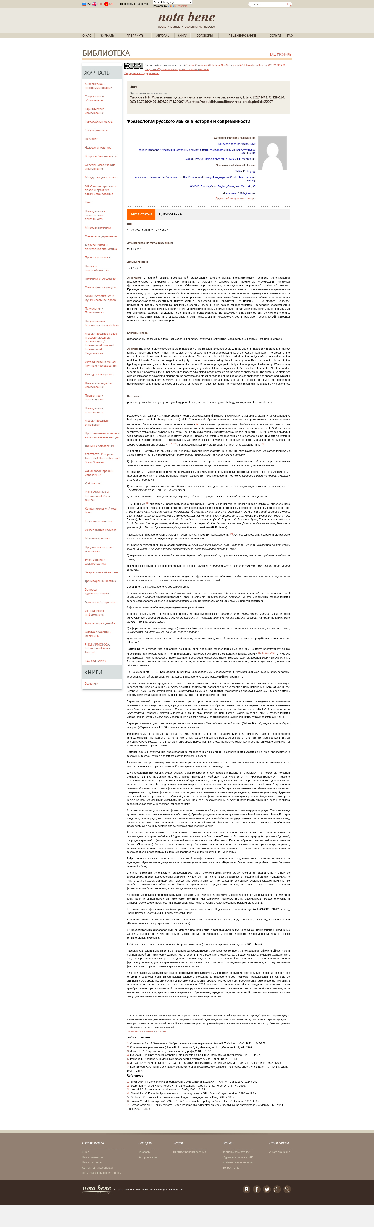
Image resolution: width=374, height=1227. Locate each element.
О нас (86, 35)
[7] (241, 676)
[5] (231, 534)
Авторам (163, 35)
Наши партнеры (92, 1162)
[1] (197, 423)
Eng (99, 3)
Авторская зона (148, 1157)
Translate (181, 6)
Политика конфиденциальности (101, 1172)
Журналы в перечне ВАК (237, 1157)
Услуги (275, 35)
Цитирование (170, 214)
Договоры (205, 35)
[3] (262, 443)
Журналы (107, 35)
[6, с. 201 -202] (266, 653)
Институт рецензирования (189, 1152)
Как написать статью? (236, 1152)
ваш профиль (280, 54)
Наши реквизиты (92, 1157)
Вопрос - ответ (231, 1167)
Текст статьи (141, 214)
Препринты (136, 35)
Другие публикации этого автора (235, 198)
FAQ (290, 35)
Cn (111, 3)
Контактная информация (97, 1167)
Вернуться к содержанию (141, 73)
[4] (147, 503)
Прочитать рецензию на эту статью (146, 1031)
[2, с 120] (172, 443)
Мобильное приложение (237, 1162)
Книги (182, 35)
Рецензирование (242, 35)
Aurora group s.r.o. (280, 1152)
